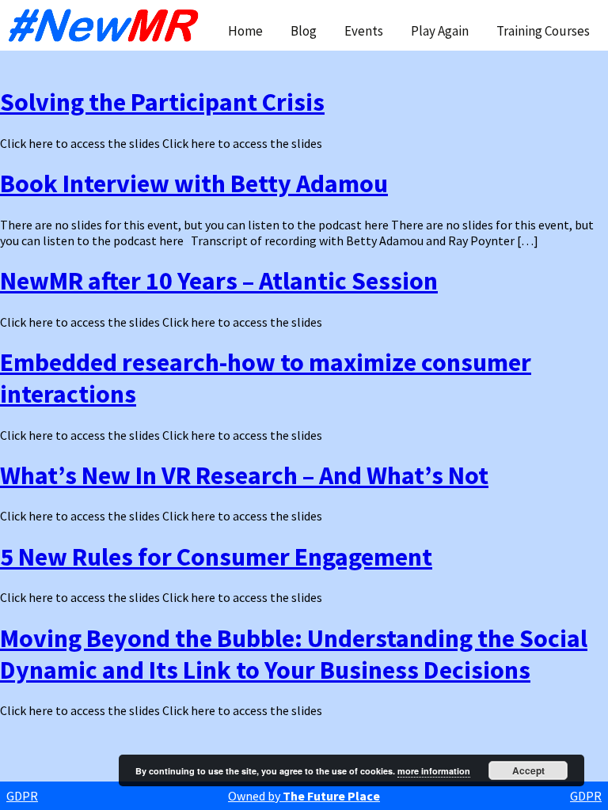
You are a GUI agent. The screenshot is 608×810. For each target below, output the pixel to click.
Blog (304, 31)
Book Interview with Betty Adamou (194, 183)
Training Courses (543, 31)
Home (245, 31)
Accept (528, 770)
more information (433, 771)
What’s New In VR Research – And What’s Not (244, 475)
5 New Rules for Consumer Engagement (216, 557)
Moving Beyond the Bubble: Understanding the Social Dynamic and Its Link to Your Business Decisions (293, 654)
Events (363, 31)
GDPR (22, 796)
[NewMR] (107, 25)
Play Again (440, 31)
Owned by (304, 796)
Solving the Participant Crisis (162, 102)
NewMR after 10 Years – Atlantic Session (219, 281)
